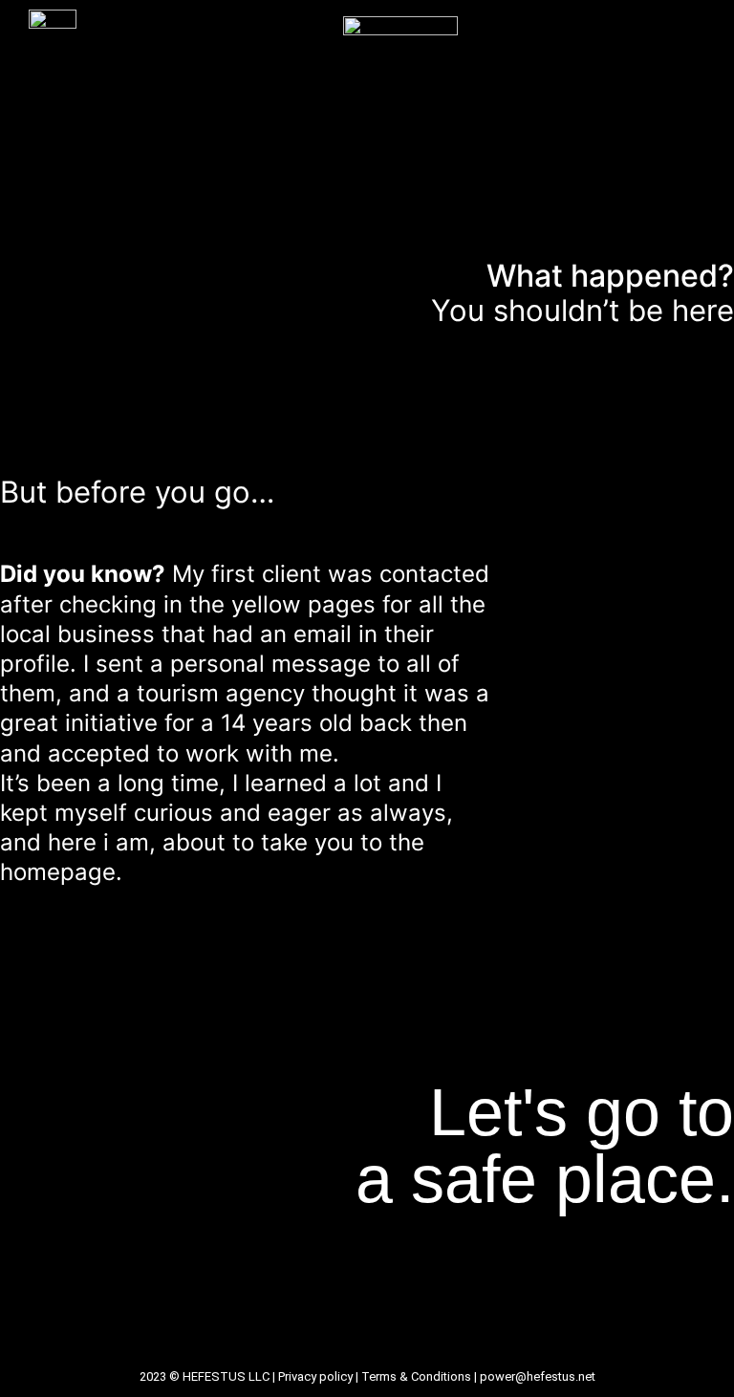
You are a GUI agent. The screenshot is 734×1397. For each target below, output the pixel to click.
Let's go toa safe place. (545, 1145)
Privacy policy (315, 1376)
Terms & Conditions (416, 1376)
